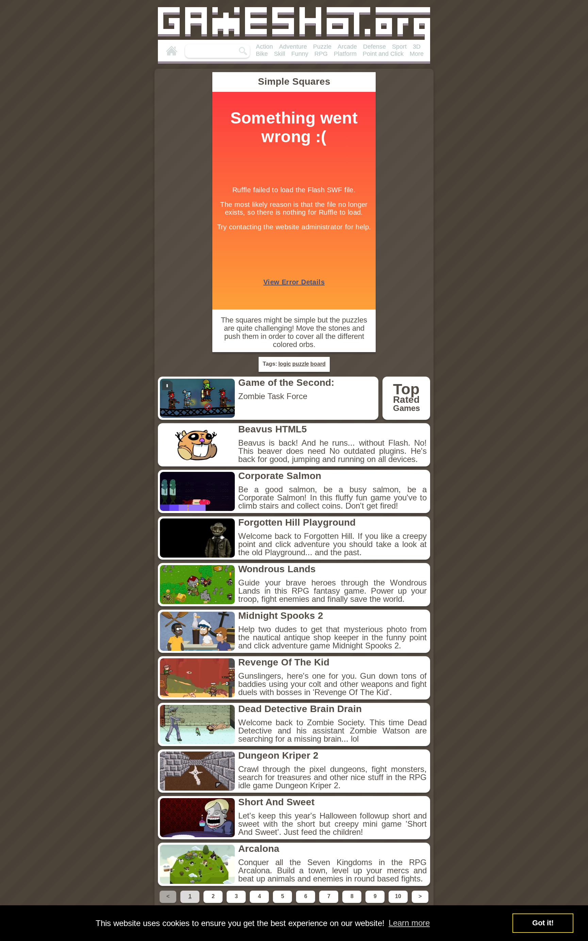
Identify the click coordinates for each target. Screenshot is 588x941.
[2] (213, 902)
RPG (321, 53)
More (417, 53)
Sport (399, 46)
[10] (398, 902)
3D (417, 46)
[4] (260, 902)
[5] (283, 902)
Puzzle (322, 46)
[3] (236, 902)
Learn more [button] (409, 922)
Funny (299, 53)
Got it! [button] (543, 923)
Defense (374, 46)
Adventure (293, 46)
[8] (352, 902)
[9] (375, 902)
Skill (279, 53)
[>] (419, 902)
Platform (345, 53)
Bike (262, 53)
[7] (329, 902)
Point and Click (383, 53)
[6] (306, 902)
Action (264, 46)
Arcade (347, 46)
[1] (190, 902)
